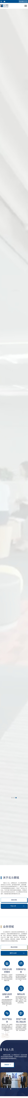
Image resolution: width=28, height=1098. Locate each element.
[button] (26, 6)
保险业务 (21, 994)
